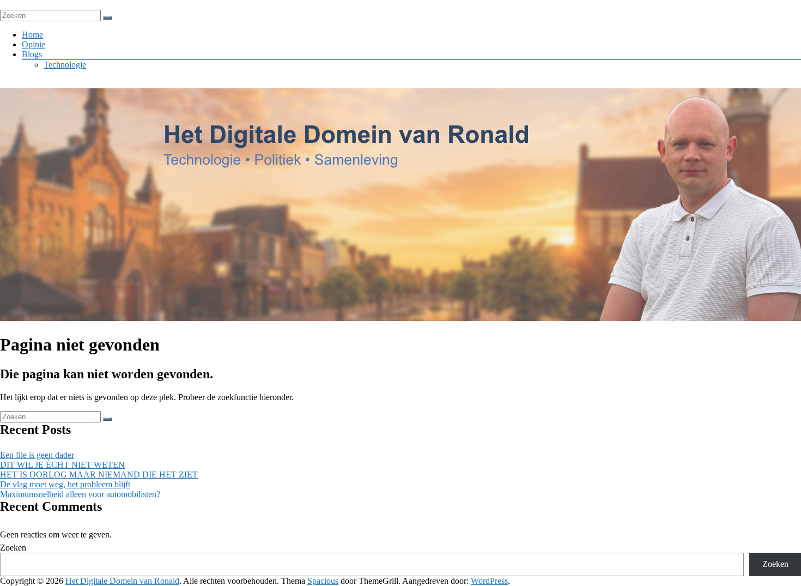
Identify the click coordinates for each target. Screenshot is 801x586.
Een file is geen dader (37, 455)
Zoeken (13, 547)
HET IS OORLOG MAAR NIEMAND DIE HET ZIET (99, 474)
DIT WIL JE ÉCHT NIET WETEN (62, 464)
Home (32, 34)
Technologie (65, 64)
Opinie (33, 44)
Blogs (32, 54)
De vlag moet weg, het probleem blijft (65, 484)
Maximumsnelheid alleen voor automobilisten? (80, 494)
